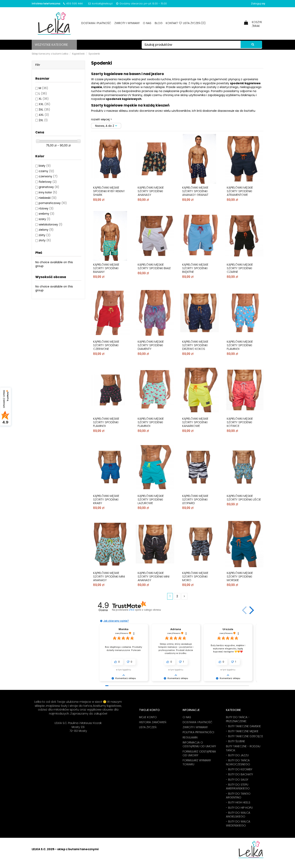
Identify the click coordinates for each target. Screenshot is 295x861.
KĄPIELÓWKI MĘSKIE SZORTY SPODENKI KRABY (106, 499)
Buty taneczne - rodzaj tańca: (243, 748)
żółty (45, 235)
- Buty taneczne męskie (242, 731)
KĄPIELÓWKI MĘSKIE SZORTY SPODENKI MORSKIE (240, 576)
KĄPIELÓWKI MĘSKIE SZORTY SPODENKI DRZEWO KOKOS (195, 345)
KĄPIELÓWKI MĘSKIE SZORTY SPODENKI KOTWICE (240, 422)
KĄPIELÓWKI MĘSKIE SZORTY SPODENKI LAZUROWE (151, 499)
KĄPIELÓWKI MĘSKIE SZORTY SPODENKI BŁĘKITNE (195, 268)
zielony (46, 230)
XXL (44, 104)
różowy (46, 208)
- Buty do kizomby (239, 769)
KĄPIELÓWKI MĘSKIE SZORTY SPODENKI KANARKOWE (195, 422)
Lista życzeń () (193, 23)
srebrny (46, 214)
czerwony (48, 176)
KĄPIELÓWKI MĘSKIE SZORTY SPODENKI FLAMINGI (240, 345)
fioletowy (48, 182)
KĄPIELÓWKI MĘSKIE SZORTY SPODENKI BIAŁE (154, 266)
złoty (45, 240)
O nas (147, 23)
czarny (46, 171)
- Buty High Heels (238, 802)
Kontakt (172, 23)
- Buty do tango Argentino (238, 796)
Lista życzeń (147, 727)
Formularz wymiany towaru (197, 762)
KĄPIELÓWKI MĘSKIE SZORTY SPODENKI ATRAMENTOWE (240, 191)
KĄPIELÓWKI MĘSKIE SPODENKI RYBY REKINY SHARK (109, 191)
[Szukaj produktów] (251, 44)
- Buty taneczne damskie (243, 726)
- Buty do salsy (237, 780)
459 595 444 (74, 3)
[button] (251, 610)
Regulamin (190, 737)
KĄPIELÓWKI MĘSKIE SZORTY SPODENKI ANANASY (151, 191)
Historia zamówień (152, 722)
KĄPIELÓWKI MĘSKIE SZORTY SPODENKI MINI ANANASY (109, 576)
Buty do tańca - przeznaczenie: (238, 719)
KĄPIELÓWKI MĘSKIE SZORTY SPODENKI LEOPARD (195, 499)
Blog (159, 23)
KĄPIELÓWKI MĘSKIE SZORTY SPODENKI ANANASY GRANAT (195, 191)
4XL (44, 115)
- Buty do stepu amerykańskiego (238, 787)
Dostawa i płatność (96, 23)
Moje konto (148, 717)
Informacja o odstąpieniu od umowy (199, 744)
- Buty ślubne (235, 741)
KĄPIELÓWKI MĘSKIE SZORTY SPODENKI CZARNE (240, 268)
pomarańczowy (53, 203)
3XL (44, 110)
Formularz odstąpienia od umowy (199, 753)
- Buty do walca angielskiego (238, 815)
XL (44, 99)
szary (44, 219)
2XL (43, 120)
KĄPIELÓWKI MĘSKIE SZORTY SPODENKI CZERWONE (106, 345)
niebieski (48, 198)
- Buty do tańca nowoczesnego (238, 762)
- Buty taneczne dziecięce (244, 736)
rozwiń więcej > (101, 119)
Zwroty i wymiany (127, 23)
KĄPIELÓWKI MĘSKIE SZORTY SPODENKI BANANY (106, 268)
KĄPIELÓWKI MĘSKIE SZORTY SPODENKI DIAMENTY (151, 345)
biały (45, 166)
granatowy (49, 187)
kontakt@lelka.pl (102, 3)
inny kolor (48, 192)
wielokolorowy (50, 224)
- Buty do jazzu (237, 755)
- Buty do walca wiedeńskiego (238, 823)
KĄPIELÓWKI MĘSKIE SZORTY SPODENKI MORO (195, 576)
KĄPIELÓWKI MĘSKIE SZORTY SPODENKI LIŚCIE (244, 498)
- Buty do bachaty (239, 774)
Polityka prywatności (198, 732)
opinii (145, 609)
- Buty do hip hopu (239, 808)
